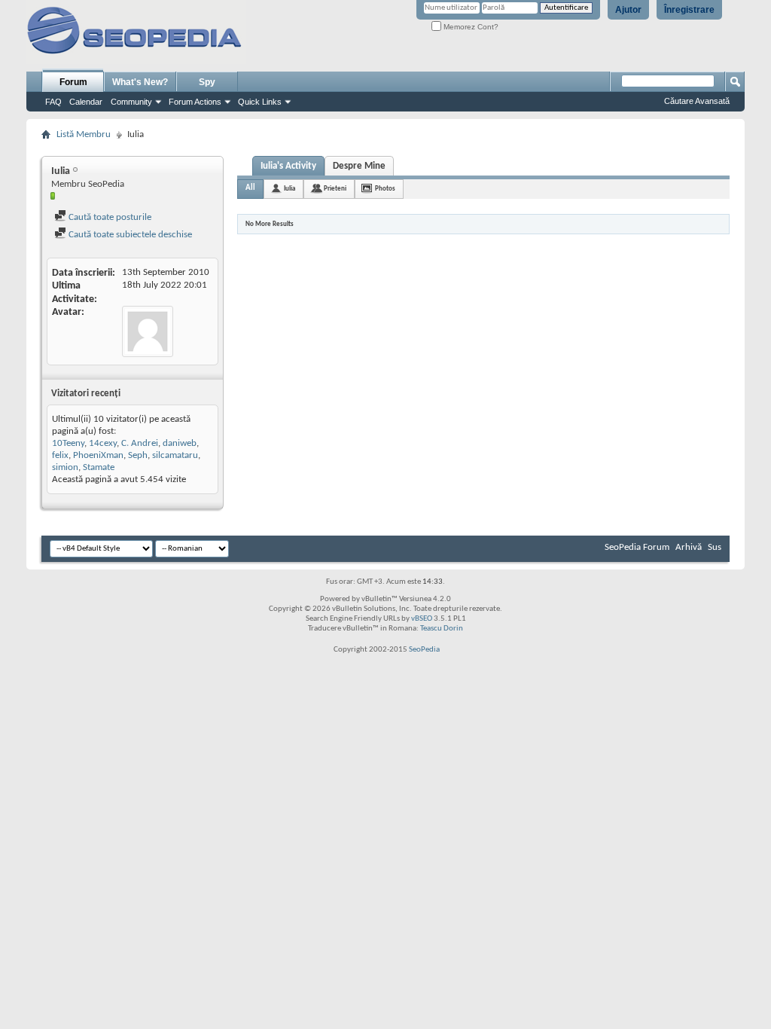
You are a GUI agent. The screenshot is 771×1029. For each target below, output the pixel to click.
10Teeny (68, 443)
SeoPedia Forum (637, 547)
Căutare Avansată (697, 100)
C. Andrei (139, 443)
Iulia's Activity (288, 166)
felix (60, 455)
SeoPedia (424, 650)
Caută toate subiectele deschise (129, 235)
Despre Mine (359, 166)
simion (65, 467)
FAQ (53, 101)
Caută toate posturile (108, 217)
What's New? (140, 82)
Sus (714, 547)
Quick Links (260, 101)
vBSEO (421, 619)
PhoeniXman (98, 455)
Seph (138, 455)
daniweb (180, 443)
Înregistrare (689, 10)
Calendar (85, 101)
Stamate (98, 467)
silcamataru (175, 455)
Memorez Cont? (469, 27)
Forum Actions (195, 101)
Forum (73, 82)
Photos (385, 188)
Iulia (289, 188)
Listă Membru (83, 134)
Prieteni (335, 188)
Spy (207, 82)
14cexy (103, 443)
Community (131, 101)
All (250, 188)
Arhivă (688, 547)
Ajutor (628, 10)
